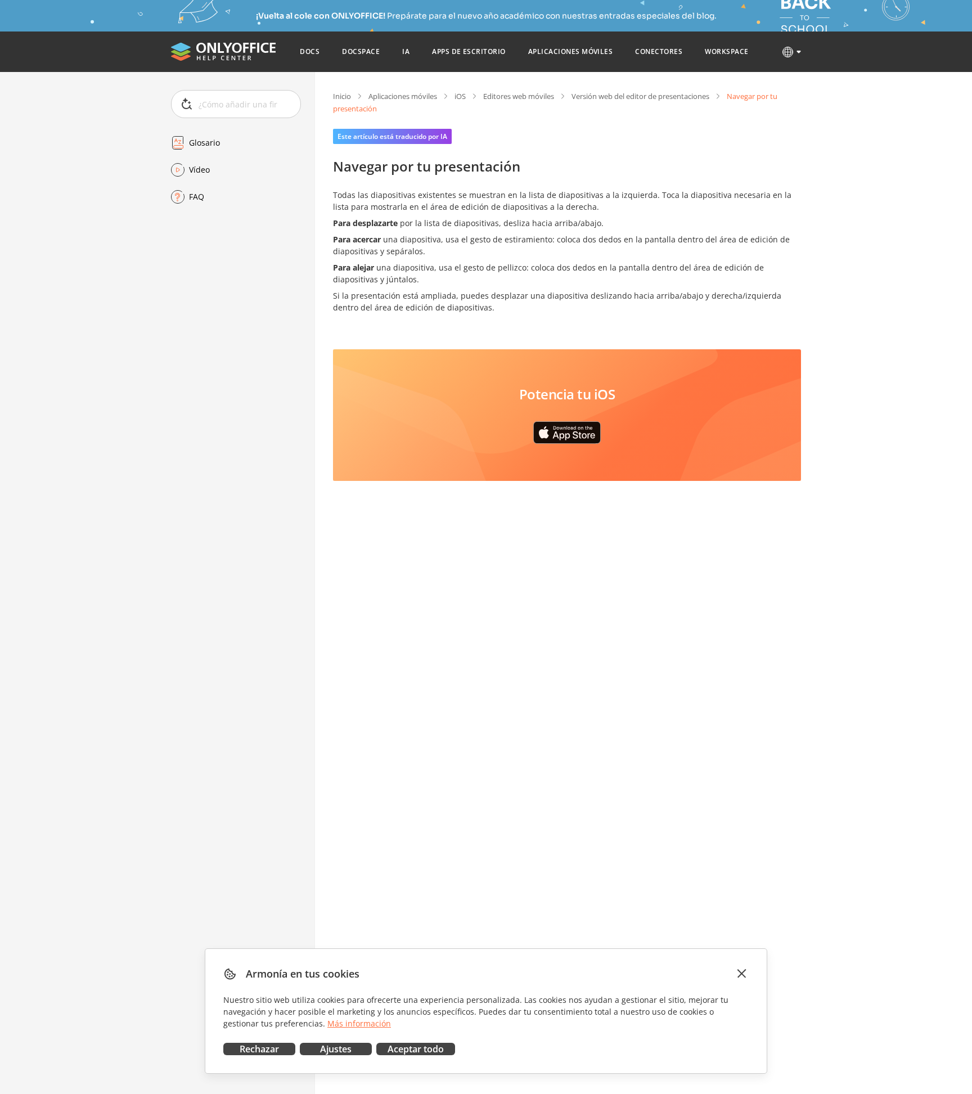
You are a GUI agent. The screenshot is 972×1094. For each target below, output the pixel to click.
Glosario (204, 142)
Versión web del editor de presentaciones (640, 96)
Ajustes (336, 1049)
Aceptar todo (416, 1049)
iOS (460, 96)
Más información (359, 1023)
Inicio (342, 96)
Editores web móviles (518, 96)
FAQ (196, 196)
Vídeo (199, 169)
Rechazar (259, 1049)
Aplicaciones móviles (402, 96)
